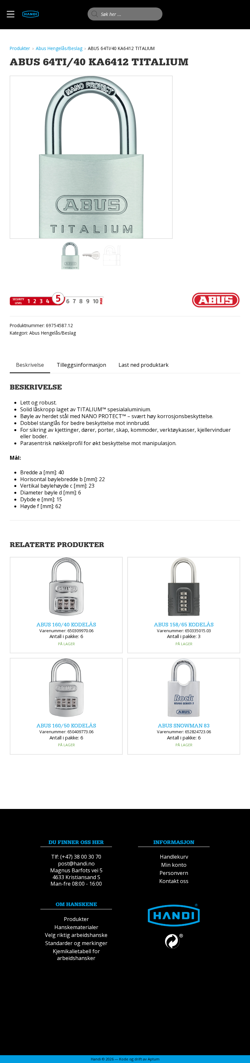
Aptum (154, 1059)
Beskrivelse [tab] (30, 364)
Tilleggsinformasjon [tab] (81, 364)
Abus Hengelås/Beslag (52, 333)
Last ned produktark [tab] (143, 364)
